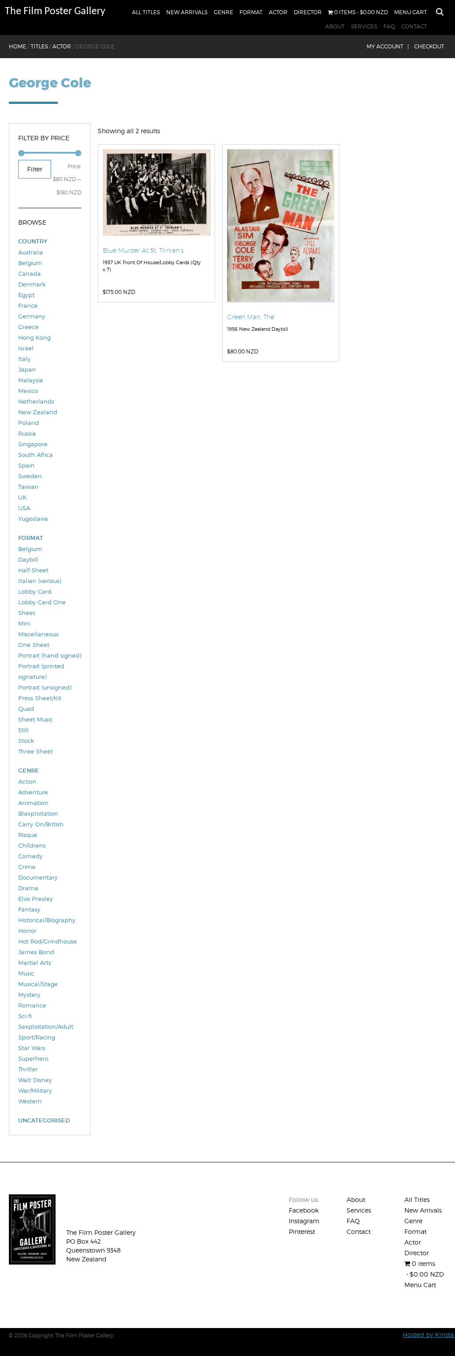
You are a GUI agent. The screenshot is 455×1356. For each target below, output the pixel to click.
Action (27, 781)
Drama (28, 888)
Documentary (38, 877)
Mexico (28, 390)
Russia (27, 433)
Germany (31, 316)
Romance (32, 1005)
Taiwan (28, 486)
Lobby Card (35, 591)
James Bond (36, 952)
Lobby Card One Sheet (42, 607)
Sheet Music (35, 719)
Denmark (31, 284)
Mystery (29, 994)
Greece (28, 326)
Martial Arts (34, 962)
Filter (34, 169)
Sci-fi (25, 1015)
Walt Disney (35, 1079)
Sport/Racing (36, 1037)
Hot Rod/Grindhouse (47, 941)
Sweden (30, 476)
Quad (26, 708)
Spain (26, 465)
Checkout (429, 46)
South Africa (35, 454)
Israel (26, 348)
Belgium (30, 262)
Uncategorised (44, 1120)
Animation (33, 802)
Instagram (304, 1221)
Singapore (33, 444)
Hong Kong (34, 337)
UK (22, 497)
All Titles (146, 12)
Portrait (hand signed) (49, 655)
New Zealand (37, 412)
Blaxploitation (38, 813)
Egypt (26, 294)
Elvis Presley (35, 898)
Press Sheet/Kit (39, 698)
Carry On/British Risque (41, 829)
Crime (27, 866)
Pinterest (302, 1231)
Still (23, 730)
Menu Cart (410, 12)
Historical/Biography (47, 920)
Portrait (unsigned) (45, 687)
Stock (26, 740)
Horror (27, 930)
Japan (27, 369)
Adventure (33, 792)
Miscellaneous (38, 634)
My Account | (388, 46)
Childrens (32, 845)
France (28, 305)
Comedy (30, 856)
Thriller (28, 1069)
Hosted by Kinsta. (429, 1334)
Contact (414, 26)
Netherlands (36, 401)
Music (26, 973)
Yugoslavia (33, 518)
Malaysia (30, 380)
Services (364, 26)
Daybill (28, 559)
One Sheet (33, 644)
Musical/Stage (38, 983)
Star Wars (31, 1047)
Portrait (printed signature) (41, 671)
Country (32, 241)
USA (24, 507)
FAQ (389, 26)
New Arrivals (187, 12)
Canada (29, 273)
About (335, 26)
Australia (30, 252)
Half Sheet (33, 570)
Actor (278, 12)
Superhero (33, 1058)
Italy (24, 358)
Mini (24, 623)
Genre (223, 12)
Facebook (304, 1210)
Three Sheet (35, 751)
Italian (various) (39, 580)
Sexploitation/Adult (45, 1026)
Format (251, 12)
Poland (28, 422)
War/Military (35, 1090)
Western (30, 1101)
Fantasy (29, 909)
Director (308, 12)
